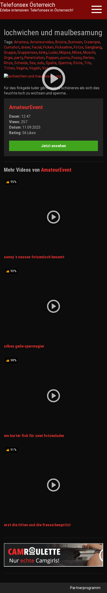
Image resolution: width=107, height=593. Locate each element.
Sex (32, 63)
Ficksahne (63, 47)
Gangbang (93, 47)
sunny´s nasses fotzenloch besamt (34, 257)
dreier (25, 47)
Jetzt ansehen (53, 146)
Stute (78, 63)
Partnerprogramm (85, 588)
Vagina (22, 68)
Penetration (34, 58)
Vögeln (35, 68)
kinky (43, 52)
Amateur (21, 42)
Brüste (61, 42)
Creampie (92, 42)
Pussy (76, 58)
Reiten (88, 58)
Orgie (8, 58)
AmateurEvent (26, 107)
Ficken (48, 47)
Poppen (52, 58)
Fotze (78, 47)
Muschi (89, 52)
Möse (77, 52)
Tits (87, 63)
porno (65, 58)
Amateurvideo (42, 42)
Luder (53, 52)
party (18, 58)
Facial (37, 47)
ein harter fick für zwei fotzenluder (34, 436)
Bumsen (75, 42)
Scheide (21, 63)
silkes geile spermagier (24, 346)
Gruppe (10, 52)
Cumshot (11, 47)
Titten (9, 68)
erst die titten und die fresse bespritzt (37, 525)
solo (40, 63)
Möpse (65, 52)
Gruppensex (27, 52)
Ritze (8, 63)
